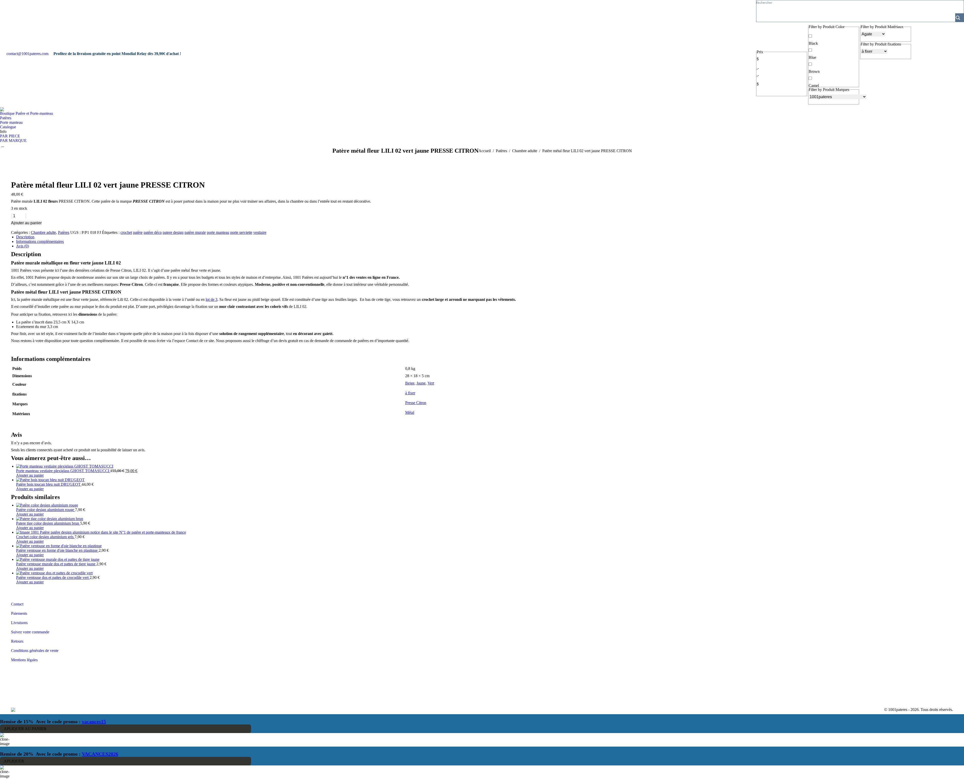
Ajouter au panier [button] (30, 475)
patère (138, 232)
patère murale (195, 232)
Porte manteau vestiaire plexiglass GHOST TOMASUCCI (63, 471)
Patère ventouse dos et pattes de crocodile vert (53, 577)
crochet (126, 232)
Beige (409, 383)
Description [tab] (25, 237)
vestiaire (259, 232)
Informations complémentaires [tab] (40, 241)
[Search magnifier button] (959, 17)
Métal (409, 412)
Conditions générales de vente (34, 650)
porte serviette (241, 232)
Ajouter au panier (26, 223)
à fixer (410, 393)
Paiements (19, 613)
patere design (173, 232)
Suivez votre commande (30, 632)
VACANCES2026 (100, 754)
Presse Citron (415, 403)
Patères (63, 232)
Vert (431, 383)
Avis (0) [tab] (22, 246)
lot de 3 (211, 299)
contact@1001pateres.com (27, 53)
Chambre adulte (43, 232)
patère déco (153, 232)
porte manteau (218, 232)
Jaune (421, 383)
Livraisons (19, 623)
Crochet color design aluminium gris (45, 537)
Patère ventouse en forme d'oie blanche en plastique (57, 550)
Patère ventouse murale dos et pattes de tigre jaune (56, 564)
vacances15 (94, 721)
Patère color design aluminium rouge (45, 510)
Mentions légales (24, 660)
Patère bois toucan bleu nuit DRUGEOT (49, 484)
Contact (17, 604)
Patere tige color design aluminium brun (48, 523)
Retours (17, 641)
